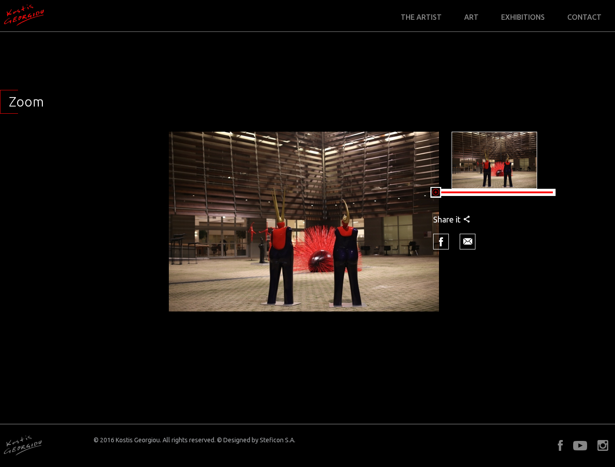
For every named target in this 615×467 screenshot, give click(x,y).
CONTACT (584, 17)
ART (471, 17)
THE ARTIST (421, 17)
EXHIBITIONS (523, 17)
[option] (303, 221)
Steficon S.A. (277, 440)
